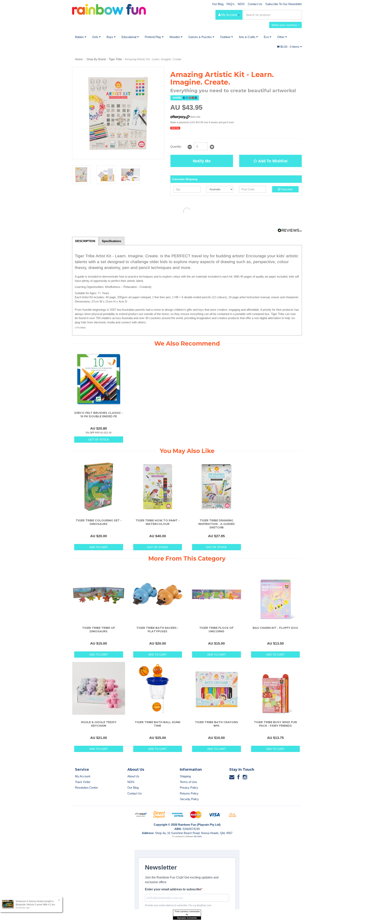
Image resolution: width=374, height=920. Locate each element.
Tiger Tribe (115, 59)
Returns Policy (189, 793)
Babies (80, 37)
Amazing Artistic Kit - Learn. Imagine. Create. (153, 59)
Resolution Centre (86, 787)
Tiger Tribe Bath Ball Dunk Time (157, 723)
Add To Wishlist (272, 161)
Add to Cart (98, 547)
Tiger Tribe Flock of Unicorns (216, 629)
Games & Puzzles (200, 37)
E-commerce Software (183, 836)
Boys (110, 37)
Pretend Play (153, 37)
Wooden (175, 37)
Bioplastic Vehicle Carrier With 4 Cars (35, 904)
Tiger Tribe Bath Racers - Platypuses (157, 629)
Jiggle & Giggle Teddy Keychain (98, 723)
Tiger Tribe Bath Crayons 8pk (216, 723)
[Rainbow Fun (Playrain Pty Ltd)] (109, 9)
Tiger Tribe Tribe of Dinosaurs (98, 629)
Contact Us (255, 4)
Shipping (185, 776)
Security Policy (189, 799)
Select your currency (285, 25)
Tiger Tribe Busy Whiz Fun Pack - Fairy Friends (275, 723)
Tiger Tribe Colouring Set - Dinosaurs (99, 522)
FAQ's (231, 4)
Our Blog (217, 4)
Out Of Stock (98, 439)
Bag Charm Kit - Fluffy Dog (275, 628)
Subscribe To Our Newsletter (283, 4)
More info (195, 117)
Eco (267, 37)
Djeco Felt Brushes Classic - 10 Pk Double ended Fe (98, 414)
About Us (133, 776)
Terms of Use (188, 782)
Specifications (111, 241)
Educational (129, 37)
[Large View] (81, 174)
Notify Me (202, 161)
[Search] (298, 15)
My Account (82, 776)
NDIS (241, 4)
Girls (95, 37)
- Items (290, 46)
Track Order (82, 782)
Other (281, 37)
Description (85, 241)
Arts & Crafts (247, 37)
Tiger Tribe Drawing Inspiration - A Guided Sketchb (216, 524)
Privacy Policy (189, 787)
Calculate (286, 189)
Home (79, 59)
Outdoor (225, 37)
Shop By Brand (96, 59)
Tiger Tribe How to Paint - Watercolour (158, 522)
